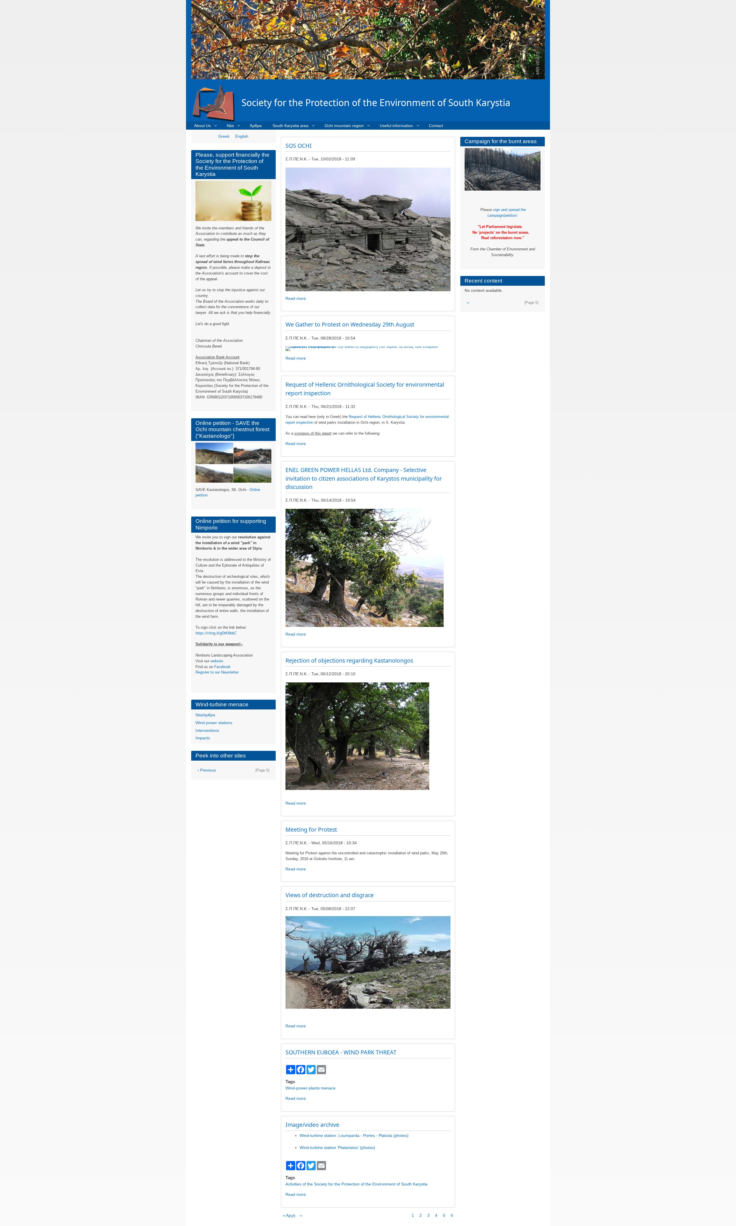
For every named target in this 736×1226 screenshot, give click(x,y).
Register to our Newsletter (217, 672)
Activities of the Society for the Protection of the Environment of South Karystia (356, 1184)
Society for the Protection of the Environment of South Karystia (375, 102)
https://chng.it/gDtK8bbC (216, 633)
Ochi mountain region (344, 125)
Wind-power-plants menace (310, 1088)
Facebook (222, 667)
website (216, 661)
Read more (295, 298)
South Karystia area (290, 125)
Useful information (396, 125)
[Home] (216, 102)
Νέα (230, 125)
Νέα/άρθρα (205, 715)
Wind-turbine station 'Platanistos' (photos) (337, 1147)
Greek (223, 136)
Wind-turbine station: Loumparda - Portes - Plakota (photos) (354, 1135)
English (241, 136)
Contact (436, 125)
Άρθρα (256, 125)
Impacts (202, 738)
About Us (202, 125)
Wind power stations (213, 722)
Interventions (207, 730)
